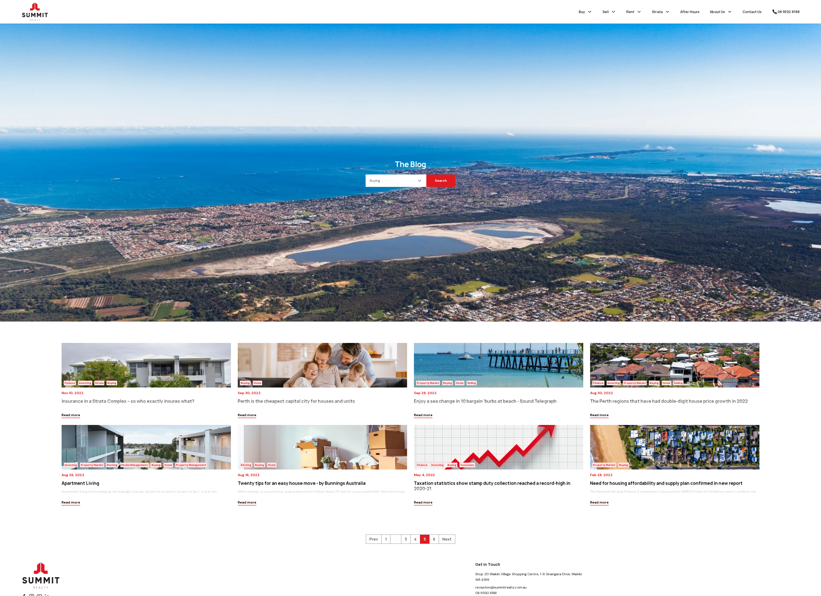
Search (441, 180)
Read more (71, 415)
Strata (99, 383)
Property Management (191, 465)
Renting (112, 465)
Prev (373, 539)
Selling (471, 383)
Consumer (467, 465)
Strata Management (134, 465)
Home (257, 383)
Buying (111, 383)
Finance (70, 383)
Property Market (428, 383)
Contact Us (752, 11)
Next (447, 539)
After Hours (690, 11)
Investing (85, 383)
